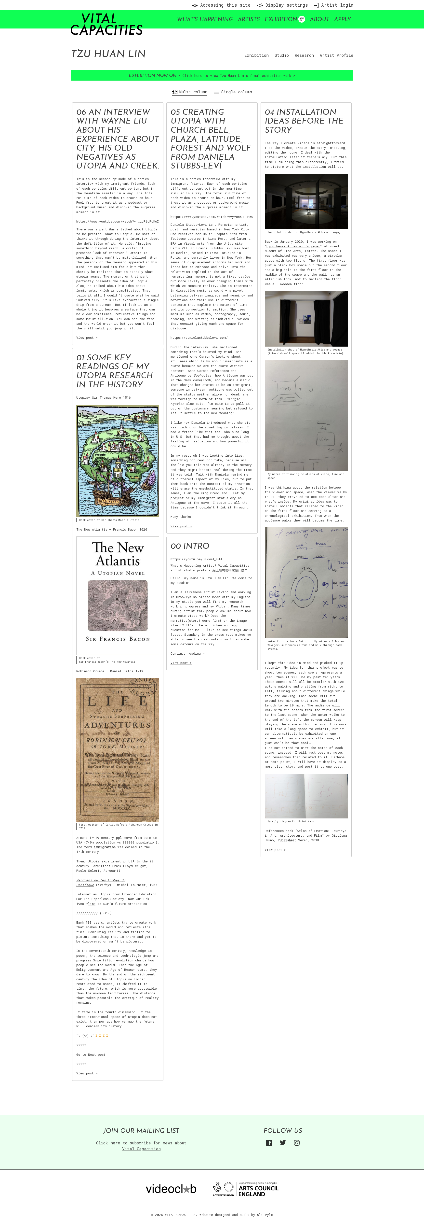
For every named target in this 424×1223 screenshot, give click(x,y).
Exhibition (281, 20)
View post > (87, 337)
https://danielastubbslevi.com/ (199, 337)
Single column (236, 91)
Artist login (335, 5)
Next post (97, 1054)
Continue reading (188, 653)
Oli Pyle (265, 1215)
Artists (249, 20)
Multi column (193, 91)
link (91, 904)
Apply (342, 20)
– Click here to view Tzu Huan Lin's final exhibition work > (212, 75)
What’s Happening (205, 20)
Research (304, 54)
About (319, 20)
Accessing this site (224, 5)
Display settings (285, 5)
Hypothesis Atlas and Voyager (293, 246)
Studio (282, 54)
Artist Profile (336, 54)
